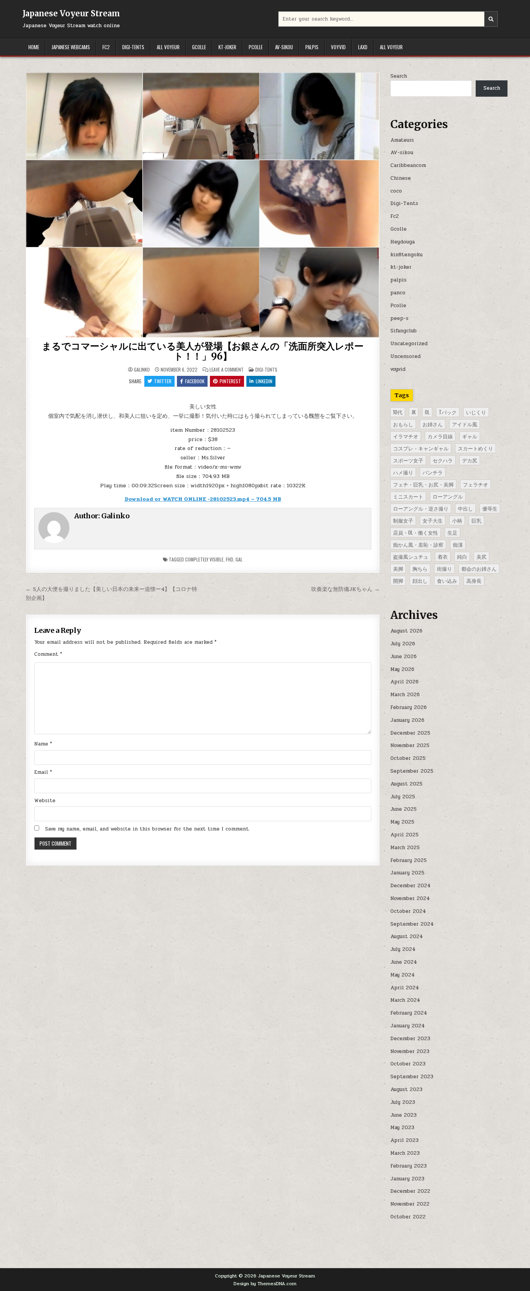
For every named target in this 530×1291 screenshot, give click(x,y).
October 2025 (408, 758)
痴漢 (458, 544)
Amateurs (402, 140)
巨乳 (476, 520)
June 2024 (403, 962)
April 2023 (404, 1140)
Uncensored (405, 356)
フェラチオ (475, 484)
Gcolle (199, 47)
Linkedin (264, 381)
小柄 (457, 520)
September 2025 (411, 771)
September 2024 (412, 924)
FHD (229, 559)
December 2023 (410, 1039)
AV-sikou (284, 47)
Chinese (400, 178)
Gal (239, 559)
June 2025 (403, 809)
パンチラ (433, 472)
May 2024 (402, 975)
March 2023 (405, 1153)
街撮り (444, 568)
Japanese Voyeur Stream (71, 13)
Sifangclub (403, 331)
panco (397, 293)
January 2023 (407, 1179)
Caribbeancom (408, 165)
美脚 (398, 568)
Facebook (194, 381)
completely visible (204, 559)
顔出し (420, 580)
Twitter (162, 381)
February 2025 (408, 860)
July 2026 (402, 644)
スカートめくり (475, 448)
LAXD (362, 47)
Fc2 (106, 47)
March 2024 (405, 1000)
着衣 (443, 556)
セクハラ (443, 460)
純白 (462, 556)
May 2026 (402, 669)
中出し (465, 508)
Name (43, 744)
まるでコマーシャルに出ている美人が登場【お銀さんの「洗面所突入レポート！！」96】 (202, 351)
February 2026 (408, 707)
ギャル (469, 436)
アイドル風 (464, 424)
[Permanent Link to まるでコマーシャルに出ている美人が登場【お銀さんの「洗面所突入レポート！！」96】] (202, 205)
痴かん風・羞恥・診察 (418, 544)
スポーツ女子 (408, 460)
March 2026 (405, 694)
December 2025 (410, 733)
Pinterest (230, 381)
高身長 (474, 580)
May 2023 (402, 1127)
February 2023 (408, 1166)
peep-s (399, 318)
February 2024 (408, 1013)
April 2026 (404, 682)
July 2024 (403, 949)
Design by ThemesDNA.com (265, 1284)
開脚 (398, 580)
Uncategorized (409, 344)
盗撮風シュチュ (410, 556)
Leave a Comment (227, 369)
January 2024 (407, 1026)
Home (33, 47)
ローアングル (448, 496)
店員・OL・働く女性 (415, 532)
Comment (48, 654)
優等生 (489, 508)
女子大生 (433, 520)
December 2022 (410, 1191)
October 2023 (408, 1064)
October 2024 (408, 911)
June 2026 (403, 656)
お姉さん (433, 424)
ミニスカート (408, 496)
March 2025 (405, 847)
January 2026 (407, 720)
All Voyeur (168, 47)
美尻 (481, 556)
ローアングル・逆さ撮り (421, 508)
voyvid (338, 47)
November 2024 (410, 898)
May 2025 (402, 822)
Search (398, 76)
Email (43, 772)
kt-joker (227, 47)
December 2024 (410, 886)
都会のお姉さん (479, 568)
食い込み (447, 580)
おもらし (403, 424)
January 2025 (407, 873)
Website (44, 800)
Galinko (142, 369)
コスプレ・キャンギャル (421, 448)
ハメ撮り (403, 472)
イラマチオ (405, 436)
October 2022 (408, 1217)
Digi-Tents (133, 47)
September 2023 (411, 1077)
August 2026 (406, 631)
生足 (452, 532)
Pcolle (256, 47)
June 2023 (403, 1115)
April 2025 (404, 835)
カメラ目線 (440, 436)
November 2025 (410, 745)
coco (396, 191)
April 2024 (404, 988)
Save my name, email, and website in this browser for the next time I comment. (147, 829)
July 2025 (402, 797)
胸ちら (420, 568)
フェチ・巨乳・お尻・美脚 (423, 484)
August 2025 (406, 784)
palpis (312, 47)
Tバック (448, 412)
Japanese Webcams (71, 47)
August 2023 (406, 1089)
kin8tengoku (406, 255)
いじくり (476, 412)
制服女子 (403, 520)
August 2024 (406, 936)
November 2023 (410, 1051)
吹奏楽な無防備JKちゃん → (345, 589)
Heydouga (402, 242)
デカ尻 (469, 460)
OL (427, 412)
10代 (397, 412)
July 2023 (402, 1102)
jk (414, 412)
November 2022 (410, 1204)
